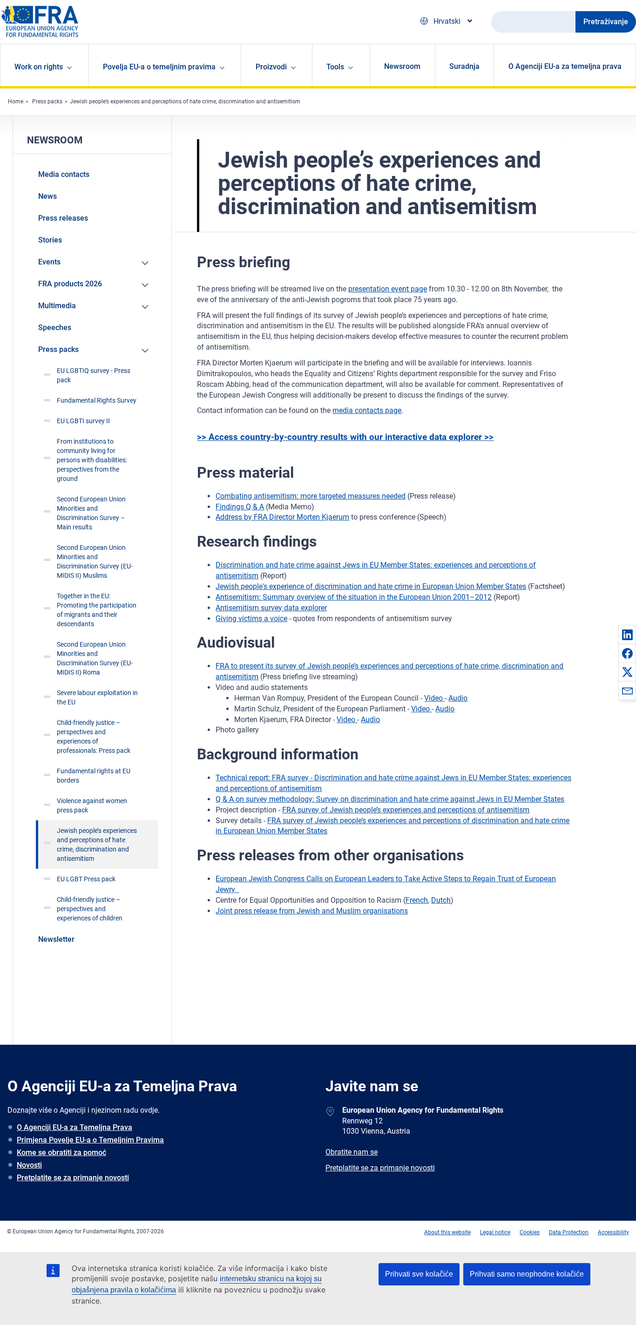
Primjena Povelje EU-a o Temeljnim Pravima (90, 1140)
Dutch (441, 900)
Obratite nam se (351, 1152)
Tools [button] (335, 66)
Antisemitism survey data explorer (271, 607)
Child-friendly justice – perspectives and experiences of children (89, 909)
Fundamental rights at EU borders (93, 775)
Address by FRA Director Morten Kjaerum (282, 517)
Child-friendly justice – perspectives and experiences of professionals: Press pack (93, 736)
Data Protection (569, 1232)
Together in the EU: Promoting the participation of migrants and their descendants (96, 610)
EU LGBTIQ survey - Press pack (93, 375)
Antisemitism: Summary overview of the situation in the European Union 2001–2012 (354, 597)
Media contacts (63, 174)
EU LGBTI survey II (83, 421)
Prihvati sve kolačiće (419, 1274)
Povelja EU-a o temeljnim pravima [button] (159, 66)
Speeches (54, 327)
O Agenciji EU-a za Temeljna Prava (74, 1127)
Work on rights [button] (38, 66)
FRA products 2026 (70, 283)
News (47, 196)
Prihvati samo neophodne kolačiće (527, 1274)
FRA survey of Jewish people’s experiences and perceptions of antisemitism (405, 809)
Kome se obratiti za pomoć (61, 1152)
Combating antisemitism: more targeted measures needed (311, 496)
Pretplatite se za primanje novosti (73, 1177)
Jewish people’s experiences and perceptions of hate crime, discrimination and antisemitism (185, 101)
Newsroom (402, 66)
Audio (457, 698)
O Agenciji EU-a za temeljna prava (565, 66)
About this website (447, 1232)
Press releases (63, 218)
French (417, 900)
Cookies (530, 1232)
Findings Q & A (240, 506)
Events (49, 261)
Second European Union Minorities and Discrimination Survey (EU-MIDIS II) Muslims (95, 561)
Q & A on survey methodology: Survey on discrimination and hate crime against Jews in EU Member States (390, 799)
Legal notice (495, 1232)
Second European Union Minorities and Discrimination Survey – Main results (91, 513)
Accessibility (613, 1232)
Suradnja (464, 66)
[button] (627, 634)
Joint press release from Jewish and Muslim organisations (312, 910)
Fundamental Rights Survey (96, 400)
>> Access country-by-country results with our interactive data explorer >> (345, 437)
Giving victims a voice (251, 618)
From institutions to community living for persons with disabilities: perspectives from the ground (92, 460)
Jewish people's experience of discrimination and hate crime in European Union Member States (371, 586)
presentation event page (387, 288)
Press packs (47, 101)
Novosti (29, 1165)
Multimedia (57, 305)
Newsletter (56, 939)
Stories (50, 240)
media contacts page (366, 410)
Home (15, 101)
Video (434, 698)
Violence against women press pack (92, 805)
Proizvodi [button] (271, 66)
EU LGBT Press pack (86, 879)
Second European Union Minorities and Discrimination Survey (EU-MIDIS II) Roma (95, 658)
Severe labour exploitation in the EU (97, 697)
